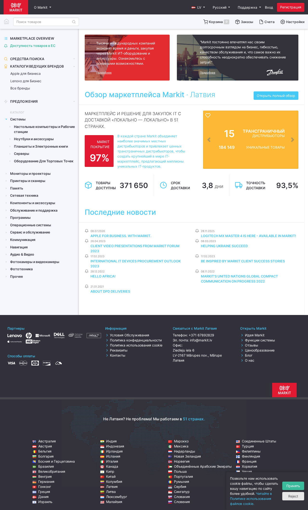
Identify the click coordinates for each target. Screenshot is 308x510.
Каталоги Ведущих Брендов (37, 66)
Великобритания (51, 471)
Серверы (21, 153)
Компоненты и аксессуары (32, 203)
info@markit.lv (201, 340)
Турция (248, 446)
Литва (111, 492)
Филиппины (251, 451)
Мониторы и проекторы (30, 173)
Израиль (45, 502)
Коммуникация (22, 240)
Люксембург (116, 497)
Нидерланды (184, 451)
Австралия (47, 441)
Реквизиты (119, 350)
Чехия (247, 471)
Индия (111, 441)
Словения (182, 502)
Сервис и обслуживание (30, 232)
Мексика (181, 446)
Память (16, 188)
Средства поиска (27, 59)
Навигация (19, 247)
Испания (113, 456)
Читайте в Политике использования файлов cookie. (251, 498)
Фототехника (21, 269)
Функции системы (260, 340)
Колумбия (114, 481)
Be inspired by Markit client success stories (243, 261)
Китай (111, 476)
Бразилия (46, 466)
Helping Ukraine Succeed (224, 246)
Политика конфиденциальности (136, 340)
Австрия (45, 446)
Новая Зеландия (187, 456)
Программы (20, 217)
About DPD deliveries (110, 291)
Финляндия (251, 456)
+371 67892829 (201, 335)
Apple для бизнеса (25, 73)
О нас (249, 360)
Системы (18, 119)
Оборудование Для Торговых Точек (43, 161)
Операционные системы (30, 225)
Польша (180, 471)
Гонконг (44, 487)
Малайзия (114, 502)
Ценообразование (260, 350)
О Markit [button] (41, 7)
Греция (44, 492)
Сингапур (182, 492)
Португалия (183, 476)
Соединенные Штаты (259, 441)
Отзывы (251, 345)
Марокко (181, 441)
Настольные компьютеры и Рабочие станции (44, 129)
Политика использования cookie (136, 345)
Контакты (117, 355)
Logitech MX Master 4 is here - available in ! (248, 236)
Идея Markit (254, 335)
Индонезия (115, 446)
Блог (248, 355)
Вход (269, 7)
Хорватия (249, 466)
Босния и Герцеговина (56, 461)
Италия (112, 461)
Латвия (112, 487)
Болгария (46, 456)
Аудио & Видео (22, 254)
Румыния (181, 481)
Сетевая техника (24, 195)
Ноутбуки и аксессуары (34, 139)
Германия (46, 481)
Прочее (16, 276)
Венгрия (45, 476)
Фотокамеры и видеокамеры (34, 262)
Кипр (110, 471)
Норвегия (182, 461)
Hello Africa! (103, 276)
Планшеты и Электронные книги (41, 146)
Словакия (182, 497)
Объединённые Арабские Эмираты (203, 466)
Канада (112, 466)
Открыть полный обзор (276, 96)
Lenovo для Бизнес (25, 81)
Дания (43, 497)
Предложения (24, 101)
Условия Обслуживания (129, 335)
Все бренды (20, 88)
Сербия (180, 487)
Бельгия (44, 451)
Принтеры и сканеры (27, 181)
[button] (198, 7)
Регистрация (290, 7)
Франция (249, 461)
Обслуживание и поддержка (34, 210)
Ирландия (114, 451)
